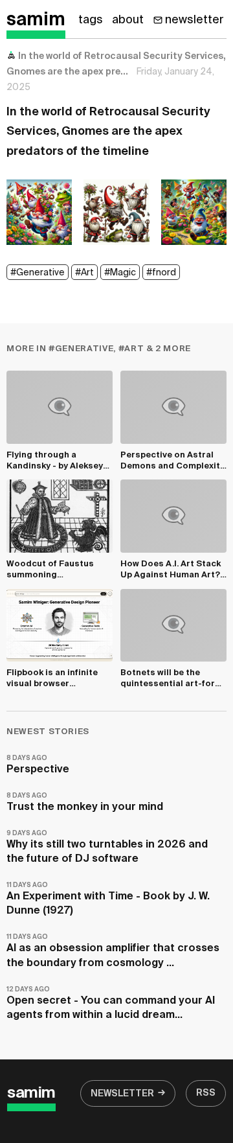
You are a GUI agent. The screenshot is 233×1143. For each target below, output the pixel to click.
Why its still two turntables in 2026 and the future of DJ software (107, 847)
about (128, 20)
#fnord (161, 272)
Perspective (37, 765)
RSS (206, 1093)
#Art (84, 272)
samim (35, 20)
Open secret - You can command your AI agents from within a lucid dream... (110, 1003)
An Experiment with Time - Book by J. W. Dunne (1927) (108, 899)
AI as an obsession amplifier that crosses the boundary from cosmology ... (112, 951)
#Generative (37, 272)
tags (90, 20)
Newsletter (122, 1093)
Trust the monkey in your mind (84, 802)
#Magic (120, 272)
